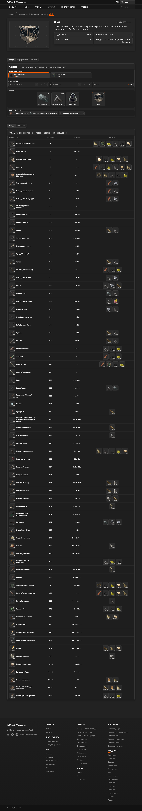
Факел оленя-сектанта (23, 633)
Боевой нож (19, 389)
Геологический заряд (22, 452)
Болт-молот (19, 294)
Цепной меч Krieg (21, 531)
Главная (11, 14)
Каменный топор (20, 483)
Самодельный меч (22, 278)
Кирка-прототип (21, 215)
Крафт (11, 60)
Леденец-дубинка (21, 460)
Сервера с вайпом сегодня (87, 729)
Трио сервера (82, 749)
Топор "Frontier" (21, 255)
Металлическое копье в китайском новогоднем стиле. (23, 419)
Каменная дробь (20, 657)
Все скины (113, 724)
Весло (17, 286)
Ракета (17, 168)
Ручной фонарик (20, 602)
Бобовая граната (21, 349)
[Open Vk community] (17, 734)
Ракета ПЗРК (19, 365)
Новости (49, 732)
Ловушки (111, 790)
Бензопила (18, 523)
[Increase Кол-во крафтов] (46, 84)
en (117, 2)
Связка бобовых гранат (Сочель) (24, 175)
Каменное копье (20, 499)
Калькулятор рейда (53, 741)
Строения (49, 757)
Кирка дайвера (20, 223)
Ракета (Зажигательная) (23, 594)
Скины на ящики (114, 742)
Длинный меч (20, 310)
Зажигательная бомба (23, 586)
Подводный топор (22, 247)
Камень (17, 546)
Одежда (111, 762)
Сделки (79, 772)
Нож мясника (19, 444)
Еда (109, 772)
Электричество (38, 14)
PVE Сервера (82, 763)
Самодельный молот (23, 191)
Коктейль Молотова (22, 617)
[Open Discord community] (8, 734)
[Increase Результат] (89, 84)
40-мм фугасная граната (21, 207)
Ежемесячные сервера (85, 732)
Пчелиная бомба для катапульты (21, 688)
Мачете (17, 341)
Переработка (22, 60)
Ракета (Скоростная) (23, 270)
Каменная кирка (20, 491)
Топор (17, 262)
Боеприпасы (112, 755)
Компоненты (112, 765)
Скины (80, 768)
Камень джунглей (21, 554)
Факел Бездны (19, 625)
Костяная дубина (21, 570)
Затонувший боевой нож (22, 396)
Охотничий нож (20, 436)
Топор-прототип (21, 239)
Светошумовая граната (23, 696)
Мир (47, 750)
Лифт (51, 14)
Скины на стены (114, 736)
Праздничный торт (21, 665)
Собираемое (50, 764)
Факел (16, 649)
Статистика (81, 779)
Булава (17, 333)
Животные (49, 754)
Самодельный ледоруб (23, 199)
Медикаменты (113, 776)
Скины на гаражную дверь (118, 732)
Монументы (50, 771)
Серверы (81, 724)
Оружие (111, 796)
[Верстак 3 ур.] (89, 75)
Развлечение (113, 779)
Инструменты (52, 737)
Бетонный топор (20, 467)
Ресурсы (111, 786)
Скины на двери (114, 729)
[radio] (29, 75)
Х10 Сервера (82, 760)
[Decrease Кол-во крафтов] (36, 84)
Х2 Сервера (81, 753)
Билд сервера (82, 739)
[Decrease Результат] (79, 84)
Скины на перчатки (115, 746)
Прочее (110, 800)
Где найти (21, 126)
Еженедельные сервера (86, 736)
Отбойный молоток (22, 318)
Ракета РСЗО (19, 152)
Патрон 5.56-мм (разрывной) (20, 562)
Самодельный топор (22, 184)
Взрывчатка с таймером (24, 144)
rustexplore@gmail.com (28, 735)
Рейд (11, 126)
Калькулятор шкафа (53, 745)
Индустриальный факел (23, 641)
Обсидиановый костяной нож (20, 514)
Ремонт (34, 60)
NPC (47, 768)
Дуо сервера (82, 746)
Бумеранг (18, 412)
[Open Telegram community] (12, 734)
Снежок (17, 404)
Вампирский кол (20, 673)
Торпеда (18, 357)
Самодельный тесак (22, 302)
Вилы (16, 381)
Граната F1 (18, 609)
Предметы (23, 14)
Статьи (48, 729)
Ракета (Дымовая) (21, 373)
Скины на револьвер (116, 739)
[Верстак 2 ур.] (47, 75)
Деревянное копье (21, 428)
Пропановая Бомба (22, 160)
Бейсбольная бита (22, 326)
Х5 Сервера (81, 756)
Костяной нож (19, 507)
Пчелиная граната (20, 680)
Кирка (17, 231)
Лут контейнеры (52, 761)
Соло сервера (82, 742)
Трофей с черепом (21, 538)
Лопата (17, 578)
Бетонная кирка (20, 475)
